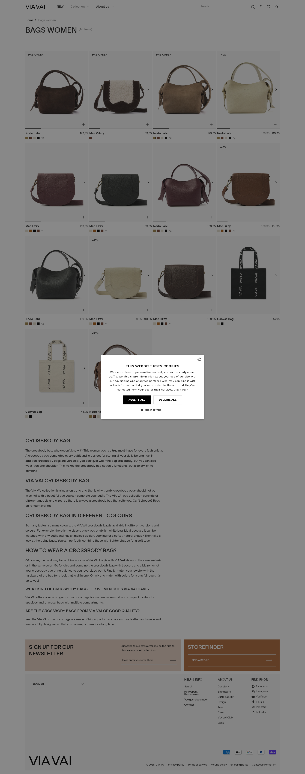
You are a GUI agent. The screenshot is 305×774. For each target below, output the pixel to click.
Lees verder (181, 390)
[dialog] (152, 387)
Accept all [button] (136, 399)
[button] (152, 410)
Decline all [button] (168, 399)
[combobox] (199, 359)
